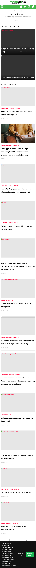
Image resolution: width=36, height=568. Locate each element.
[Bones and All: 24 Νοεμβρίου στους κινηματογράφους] (18, 511)
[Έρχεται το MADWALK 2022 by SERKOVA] (18, 477)
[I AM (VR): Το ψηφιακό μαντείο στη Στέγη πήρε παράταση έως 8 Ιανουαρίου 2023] (18, 173)
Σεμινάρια (17, 374)
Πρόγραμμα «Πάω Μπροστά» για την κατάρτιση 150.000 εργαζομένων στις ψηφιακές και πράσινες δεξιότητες (15, 152)
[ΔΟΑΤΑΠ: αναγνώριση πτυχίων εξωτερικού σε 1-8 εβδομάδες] (18, 440)
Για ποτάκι (10, 489)
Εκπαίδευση (10, 374)
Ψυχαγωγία (10, 300)
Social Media (4, 108)
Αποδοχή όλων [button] (29, 554)
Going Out (4, 489)
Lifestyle (10, 222)
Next (23, 540)
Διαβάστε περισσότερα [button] (9, 565)
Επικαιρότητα (16, 145)
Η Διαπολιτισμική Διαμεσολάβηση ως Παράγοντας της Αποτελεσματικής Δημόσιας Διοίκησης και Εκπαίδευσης (18, 381)
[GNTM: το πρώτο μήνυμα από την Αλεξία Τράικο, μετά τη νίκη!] (18, 96)
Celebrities (4, 222)
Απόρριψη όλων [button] (21, 554)
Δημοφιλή (11, 108)
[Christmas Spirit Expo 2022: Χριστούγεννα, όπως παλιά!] (18, 402)
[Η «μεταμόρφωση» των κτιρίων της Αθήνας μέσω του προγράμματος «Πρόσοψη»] (18, 325)
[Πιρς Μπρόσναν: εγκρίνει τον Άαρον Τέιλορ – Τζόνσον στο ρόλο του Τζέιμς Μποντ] (18, 42)
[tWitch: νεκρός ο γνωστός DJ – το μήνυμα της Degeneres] (18, 210)
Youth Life (4, 185)
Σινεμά (9, 523)
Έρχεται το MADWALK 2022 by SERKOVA (16, 492)
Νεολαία (17, 108)
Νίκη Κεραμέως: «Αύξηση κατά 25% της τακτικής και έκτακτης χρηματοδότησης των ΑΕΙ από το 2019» (18, 266)
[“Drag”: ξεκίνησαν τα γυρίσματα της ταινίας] (18, 67)
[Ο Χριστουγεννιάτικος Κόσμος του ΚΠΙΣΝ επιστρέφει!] (18, 288)
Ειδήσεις (9, 145)
